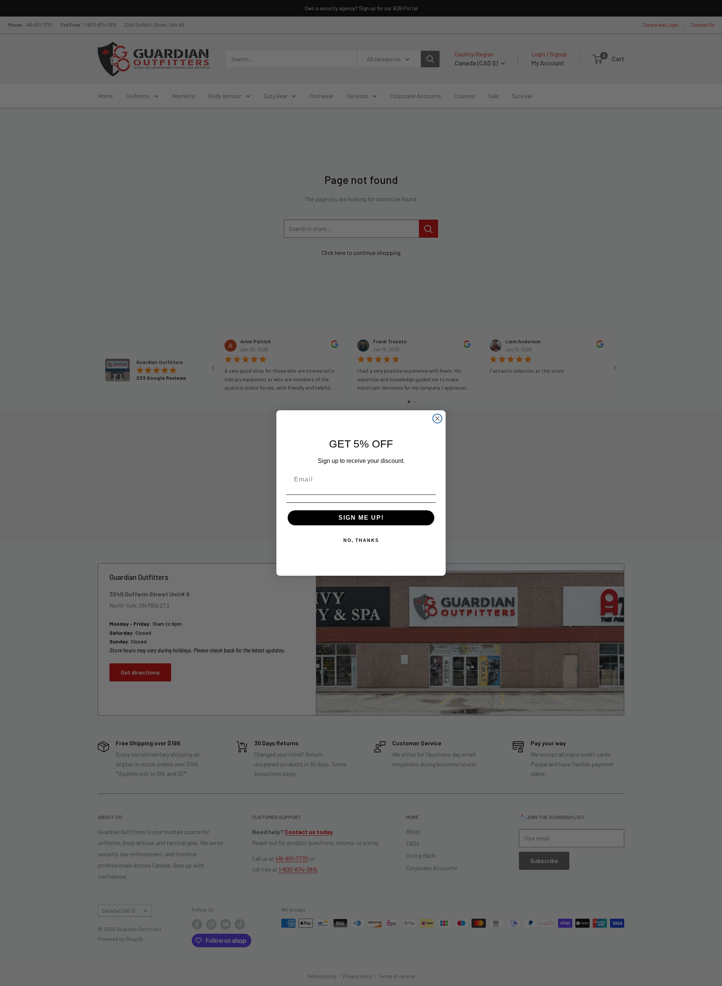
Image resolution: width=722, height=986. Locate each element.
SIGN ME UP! (361, 517)
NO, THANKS (361, 540)
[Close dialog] (437, 418)
